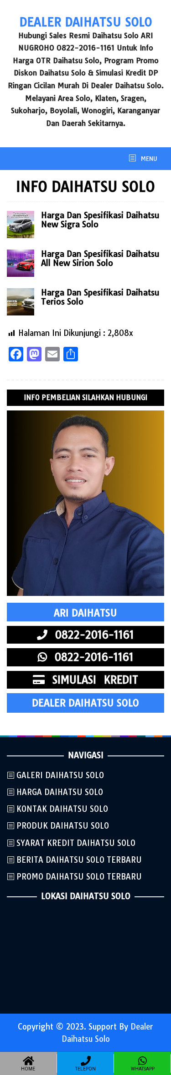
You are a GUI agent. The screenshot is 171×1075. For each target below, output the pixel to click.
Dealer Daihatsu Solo (85, 22)
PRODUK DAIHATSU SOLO (62, 825)
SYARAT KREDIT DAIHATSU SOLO (75, 843)
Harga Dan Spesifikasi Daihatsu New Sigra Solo (100, 220)
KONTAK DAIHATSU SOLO (62, 809)
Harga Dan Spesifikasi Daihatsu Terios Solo (100, 297)
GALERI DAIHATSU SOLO (60, 775)
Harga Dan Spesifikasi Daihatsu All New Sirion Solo (100, 258)
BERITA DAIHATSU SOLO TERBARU (79, 860)
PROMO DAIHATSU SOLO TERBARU (79, 876)
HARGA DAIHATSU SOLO (59, 792)
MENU (148, 158)
